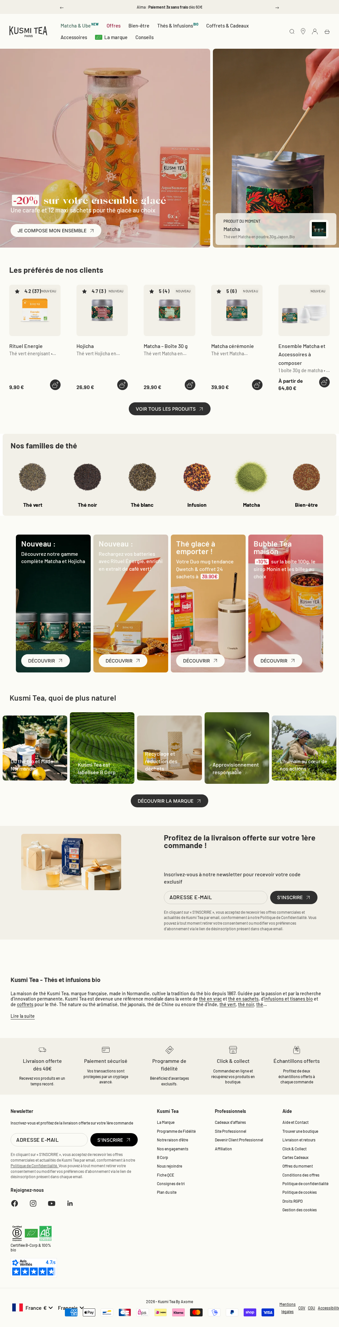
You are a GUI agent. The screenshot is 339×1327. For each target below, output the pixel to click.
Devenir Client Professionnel (239, 1139)
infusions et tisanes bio (288, 999)
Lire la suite (23, 1016)
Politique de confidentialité (305, 1183)
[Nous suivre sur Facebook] (15, 1203)
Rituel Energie (26, 346)
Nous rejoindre (169, 1166)
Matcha (166, 346)
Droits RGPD (292, 1201)
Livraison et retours (298, 1139)
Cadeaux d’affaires (230, 1122)
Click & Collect (294, 1148)
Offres (114, 26)
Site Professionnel (230, 1131)
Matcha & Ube (80, 25)
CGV (301, 1307)
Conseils (144, 37)
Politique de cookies (299, 1192)
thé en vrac (210, 999)
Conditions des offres (300, 1175)
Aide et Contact (295, 1122)
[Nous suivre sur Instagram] (33, 1203)
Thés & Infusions (178, 25)
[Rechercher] (292, 32)
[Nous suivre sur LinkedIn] (70, 1203)
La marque (115, 37)
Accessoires (74, 37)
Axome (187, 1301)
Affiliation (223, 1148)
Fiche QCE (165, 1175)
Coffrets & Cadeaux (227, 26)
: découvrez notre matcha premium (169, 7)
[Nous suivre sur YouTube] (52, 1203)
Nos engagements (172, 1148)
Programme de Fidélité (176, 1131)
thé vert (227, 1004)
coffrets (25, 1004)
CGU (311, 1307)
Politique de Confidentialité (283, 917)
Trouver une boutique (300, 1131)
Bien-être (138, 26)
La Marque (165, 1122)
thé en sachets (243, 999)
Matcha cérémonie (232, 346)
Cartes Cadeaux (295, 1157)
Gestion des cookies (299, 1209)
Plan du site (166, 1192)
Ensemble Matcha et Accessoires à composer (301, 354)
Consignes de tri (171, 1183)
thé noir (246, 1004)
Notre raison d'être (172, 1139)
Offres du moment (297, 1166)
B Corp (162, 1157)
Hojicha (85, 346)
